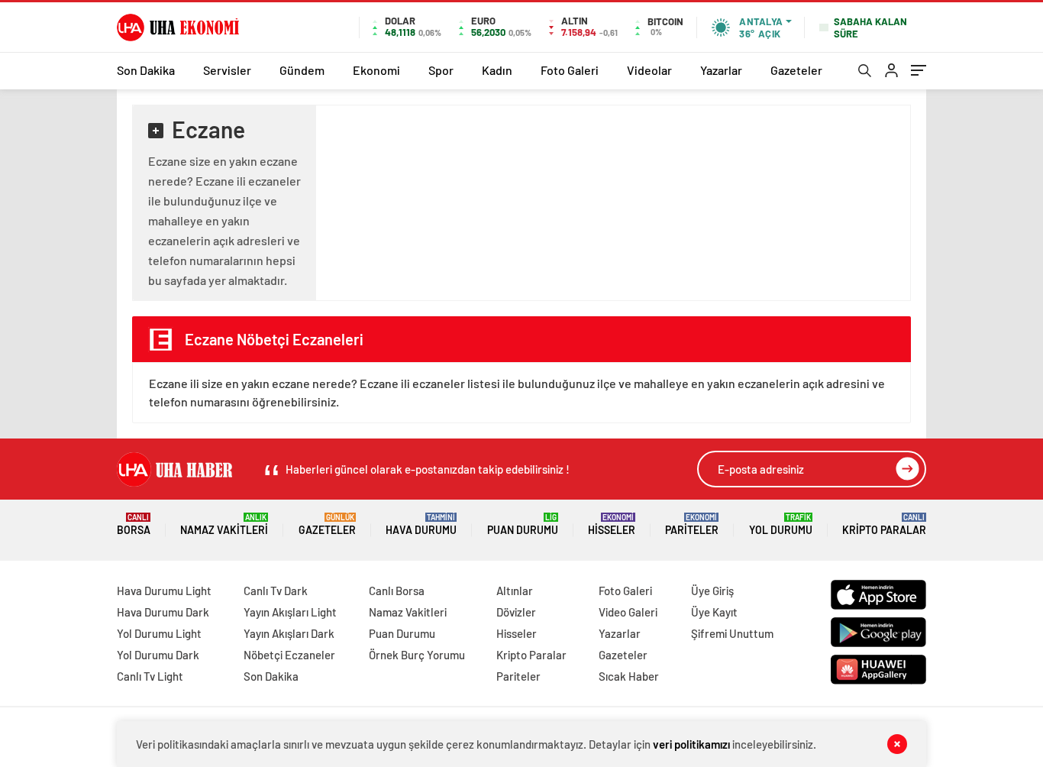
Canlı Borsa (397, 590)
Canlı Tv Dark (276, 590)
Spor (441, 70)
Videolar (649, 70)
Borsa (133, 524)
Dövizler (516, 612)
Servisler (227, 70)
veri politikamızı (691, 744)
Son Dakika (146, 70)
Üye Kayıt (714, 612)
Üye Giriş (712, 590)
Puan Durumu (522, 524)
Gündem (302, 70)
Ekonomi (376, 70)
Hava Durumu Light (164, 590)
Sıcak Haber (629, 676)
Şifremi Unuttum (732, 633)
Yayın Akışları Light (290, 612)
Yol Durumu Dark (158, 655)
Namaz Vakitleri (224, 524)
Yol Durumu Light (159, 633)
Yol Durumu (780, 524)
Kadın (497, 70)
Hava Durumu (421, 524)
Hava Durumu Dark (163, 612)
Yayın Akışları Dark (289, 633)
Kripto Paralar (884, 524)
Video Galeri (628, 612)
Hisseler (611, 524)
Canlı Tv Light (150, 676)
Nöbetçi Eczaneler (289, 655)
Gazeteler (796, 70)
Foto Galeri (570, 70)
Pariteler (691, 524)
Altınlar (514, 590)
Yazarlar (721, 70)
